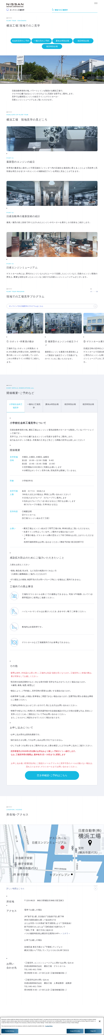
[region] (52, 1026)
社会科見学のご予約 (20, 41)
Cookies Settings (9, 1031)
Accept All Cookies (75, 1031)
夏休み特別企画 (62, 41)
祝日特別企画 (83, 41)
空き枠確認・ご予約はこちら (52, 775)
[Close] (100, 1021)
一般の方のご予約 (41, 41)
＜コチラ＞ (65, 933)
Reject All (93, 1031)
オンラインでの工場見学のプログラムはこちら (26, 306)
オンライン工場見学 (17, 10)
